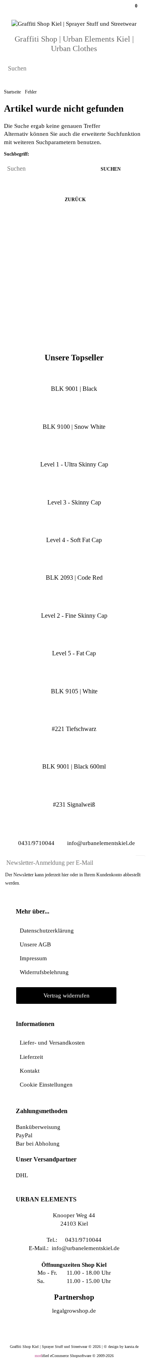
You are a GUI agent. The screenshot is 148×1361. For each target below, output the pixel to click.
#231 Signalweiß (74, 804)
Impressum (33, 958)
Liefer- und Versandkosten (52, 1042)
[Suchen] (135, 69)
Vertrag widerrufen (66, 995)
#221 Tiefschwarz (74, 728)
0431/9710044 (35, 843)
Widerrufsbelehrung (44, 972)
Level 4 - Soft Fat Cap (74, 540)
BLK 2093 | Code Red (74, 577)
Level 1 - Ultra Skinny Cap (74, 464)
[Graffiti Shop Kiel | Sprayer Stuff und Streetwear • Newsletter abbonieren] (140, 859)
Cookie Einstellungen (46, 1084)
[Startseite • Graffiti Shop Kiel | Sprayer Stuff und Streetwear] (74, 24)
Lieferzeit (31, 1056)
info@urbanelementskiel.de (100, 843)
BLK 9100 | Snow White (74, 426)
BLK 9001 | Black (74, 388)
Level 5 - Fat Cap (74, 653)
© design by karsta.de (121, 1346)
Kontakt (29, 1070)
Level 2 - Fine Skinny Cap (74, 615)
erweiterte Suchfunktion (111, 133)
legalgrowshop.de (74, 1310)
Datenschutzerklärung (47, 930)
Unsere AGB (35, 944)
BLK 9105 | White (74, 691)
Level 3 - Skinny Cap (74, 502)
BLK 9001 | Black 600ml (74, 766)
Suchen (112, 169)
